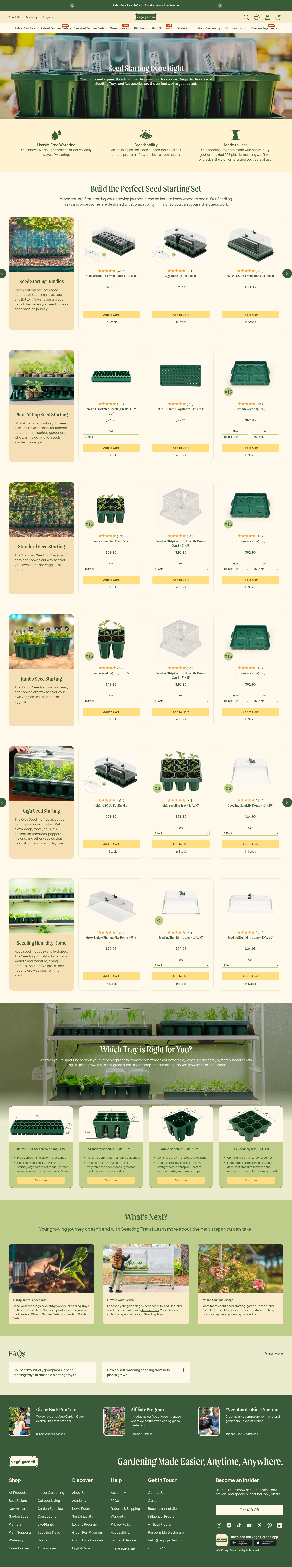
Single (89, 437)
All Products (18, 1493)
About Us (14, 17)
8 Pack (158, 569)
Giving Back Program (87, 1540)
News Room (81, 1508)
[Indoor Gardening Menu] (221, 28)
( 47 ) (120, 668)
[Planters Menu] (147, 28)
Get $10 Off (249, 1509)
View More (274, 1353)
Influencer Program (162, 1516)
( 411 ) (120, 271)
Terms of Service (123, 1540)
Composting (47, 1516)
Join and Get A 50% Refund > (242, 1434)
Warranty (118, 1516)
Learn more (210, 1306)
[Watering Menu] (192, 28)
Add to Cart (111, 314)
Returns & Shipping (125, 1508)
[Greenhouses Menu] (130, 28)
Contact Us (156, 1493)
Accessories (150, 1310)
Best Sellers (18, 1500)
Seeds (42, 1540)
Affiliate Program (160, 1524)
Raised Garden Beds (55, 27)
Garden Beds (18, 1516)
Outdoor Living (235, 28)
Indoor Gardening (208, 28)
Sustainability (82, 1516)
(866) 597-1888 (160, 1548)
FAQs (115, 1500)
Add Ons (169, 1306)
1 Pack (228, 965)
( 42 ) (190, 536)
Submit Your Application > (50, 1434)
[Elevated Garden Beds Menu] (106, 28)
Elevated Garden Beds (89, 28)
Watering (183, 28)
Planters (140, 28)
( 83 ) (259, 404)
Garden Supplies (263, 27)
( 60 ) (120, 404)
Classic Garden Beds (45, 1314)
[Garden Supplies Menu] (276, 28)
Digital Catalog (83, 1548)
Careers (154, 1500)
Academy (31, 17)
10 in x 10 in (231, 437)
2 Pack (158, 833)
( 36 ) (190, 404)
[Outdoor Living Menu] (247, 28)
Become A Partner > (142, 1434)
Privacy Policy (121, 1524)
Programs (48, 17)
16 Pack (259, 437)
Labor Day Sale (25, 28)
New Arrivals (18, 1508)
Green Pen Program (87, 1532)
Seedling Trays (49, 1532)
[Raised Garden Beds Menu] (70, 28)
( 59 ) (120, 536)
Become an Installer (163, 1508)
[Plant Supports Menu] (173, 28)
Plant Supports (161, 27)
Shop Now (41, 1180)
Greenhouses (119, 27)
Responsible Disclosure (166, 1532)
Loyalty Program (84, 1524)
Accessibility (121, 1532)
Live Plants (46, 1524)
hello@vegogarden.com (166, 1540)
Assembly (118, 1493)
